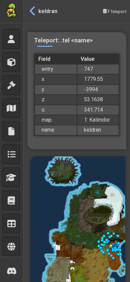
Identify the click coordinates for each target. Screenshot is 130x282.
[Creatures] (11, 38)
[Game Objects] (11, 62)
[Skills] (11, 177)
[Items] (11, 85)
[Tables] (11, 223)
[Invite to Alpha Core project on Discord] (12, 269)
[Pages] (11, 131)
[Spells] (11, 200)
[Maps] (11, 108)
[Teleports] (11, 246)
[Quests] (11, 154)
